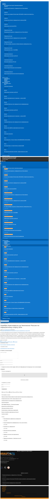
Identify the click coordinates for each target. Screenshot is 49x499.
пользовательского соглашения (18, 495)
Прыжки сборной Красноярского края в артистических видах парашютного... (17, 396)
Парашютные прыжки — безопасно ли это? (12, 438)
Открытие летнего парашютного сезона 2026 (15, 20)
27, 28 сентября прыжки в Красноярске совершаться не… (18, 43)
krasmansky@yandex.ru (4, 461)
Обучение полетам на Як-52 (11, 55)
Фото (5, 84)
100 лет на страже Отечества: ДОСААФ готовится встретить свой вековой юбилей (18, 478)
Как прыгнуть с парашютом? (9, 426)
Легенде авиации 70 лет (10, 61)
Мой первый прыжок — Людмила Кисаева (10, 404)
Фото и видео (5, 82)
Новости (4, 4)
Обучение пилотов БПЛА (10, 26)
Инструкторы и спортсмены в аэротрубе (14, 145)
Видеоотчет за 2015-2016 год (7, 406)
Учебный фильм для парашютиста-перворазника (16, 104)
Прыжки (6, 79)
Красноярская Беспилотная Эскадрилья (14, 73)
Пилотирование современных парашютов (12, 418)
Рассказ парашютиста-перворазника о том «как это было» (15, 422)
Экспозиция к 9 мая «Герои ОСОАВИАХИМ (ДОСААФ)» (17, 139)
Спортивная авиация (8, 53)
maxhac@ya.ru (23, 496)
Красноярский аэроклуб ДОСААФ (9, 157)
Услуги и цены (5, 77)
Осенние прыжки (8, 86)
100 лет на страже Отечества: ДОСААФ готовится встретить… (19, 14)
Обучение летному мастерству (9, 430)
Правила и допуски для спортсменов (11, 434)
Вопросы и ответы (6, 155)
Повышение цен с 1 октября (11, 49)
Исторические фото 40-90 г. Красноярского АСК (16, 151)
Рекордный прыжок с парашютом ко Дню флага (16, 8)
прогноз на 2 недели (24, 379)
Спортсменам (7, 81)
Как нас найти (5, 159)
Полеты (5, 80)
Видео (5, 90)
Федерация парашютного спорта (9, 158)
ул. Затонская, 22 (12, 458)
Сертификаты (7, 78)
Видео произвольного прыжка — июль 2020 (15, 98)
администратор (7, 329)
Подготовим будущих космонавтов (12, 67)
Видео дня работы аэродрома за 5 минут (14, 127)
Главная (4, 3)
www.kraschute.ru (3, 462)
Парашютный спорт (8, 30)
